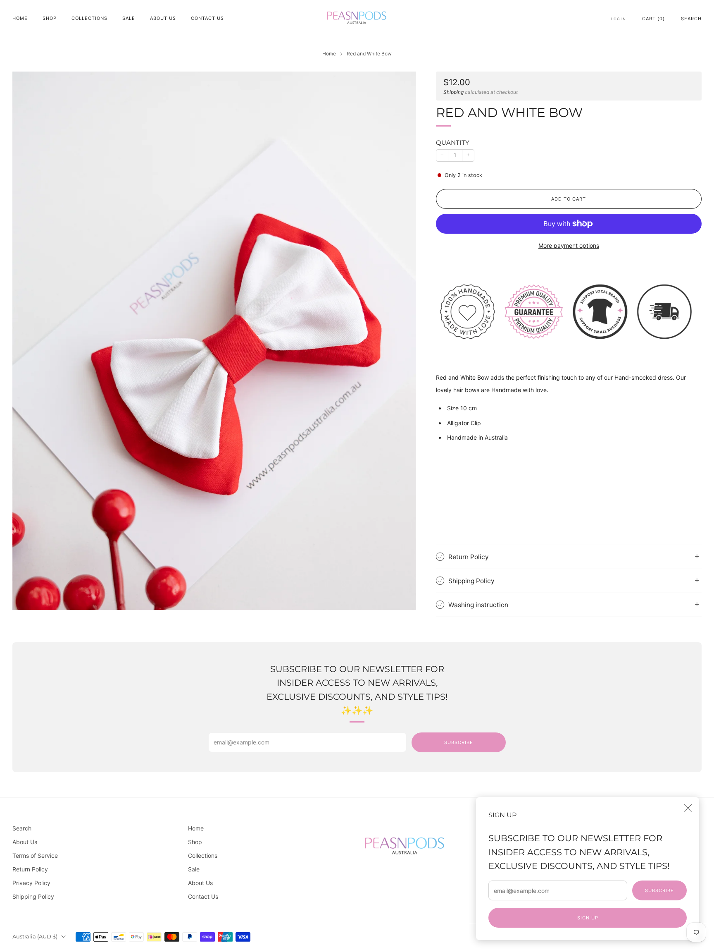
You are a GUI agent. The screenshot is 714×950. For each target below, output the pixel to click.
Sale (128, 18)
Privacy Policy (31, 882)
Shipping (453, 92)
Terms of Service (35, 855)
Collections (89, 18)
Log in (618, 19)
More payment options (568, 245)
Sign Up (587, 918)
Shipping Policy (33, 896)
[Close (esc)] (688, 808)
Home (20, 18)
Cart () (653, 19)
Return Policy (30, 869)
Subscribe (659, 890)
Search (691, 19)
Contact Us (207, 18)
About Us (163, 18)
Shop (50, 18)
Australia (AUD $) (34, 936)
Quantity (452, 142)
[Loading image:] (569, 310)
